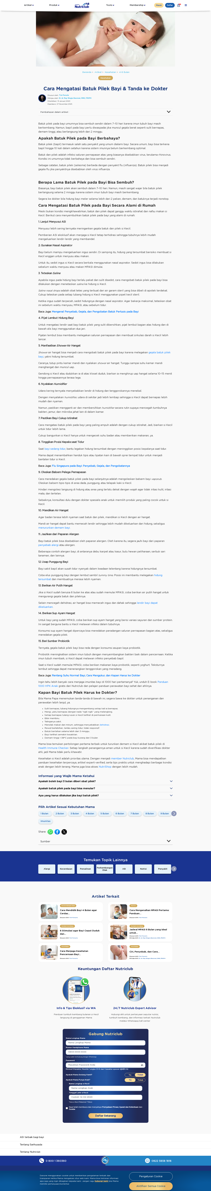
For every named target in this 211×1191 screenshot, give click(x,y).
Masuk (159, 5)
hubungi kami (101, 1181)
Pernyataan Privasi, (110, 1107)
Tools (109, 5)
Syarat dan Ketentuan (129, 1107)
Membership (136, 5)
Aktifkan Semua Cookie (150, 1186)
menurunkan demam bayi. (54, 528)
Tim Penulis (64, 95)
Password (70, 1060)
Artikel (28, 5)
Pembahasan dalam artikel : (54, 112)
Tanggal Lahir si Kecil (78, 1093)
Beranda (86, 72)
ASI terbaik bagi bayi (32, 1137)
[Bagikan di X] (64, 832)
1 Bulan (44, 814)
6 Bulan (120, 814)
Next (174, 813)
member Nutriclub (122, 758)
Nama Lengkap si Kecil (79, 1084)
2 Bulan (60, 814)
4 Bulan (90, 814)
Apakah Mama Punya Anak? (78, 1080)
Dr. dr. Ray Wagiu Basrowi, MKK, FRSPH (75, 98)
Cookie (72, 1109)
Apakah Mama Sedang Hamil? (79, 1075)
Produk (53, 5)
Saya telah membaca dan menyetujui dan (105, 1108)
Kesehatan (110, 72)
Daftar (170, 5)
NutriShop (105, 767)
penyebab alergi (48, 545)
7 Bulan (135, 814)
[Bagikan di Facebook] (57, 832)
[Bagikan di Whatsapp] (50, 832)
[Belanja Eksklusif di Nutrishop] (178, 5)
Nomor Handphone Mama (77, 1047)
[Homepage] (82, 5)
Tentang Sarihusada (31, 1145)
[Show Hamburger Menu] (186, 5)
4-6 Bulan (124, 72)
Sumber (45, 841)
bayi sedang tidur (54, 449)
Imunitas (45, 821)
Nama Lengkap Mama (75, 1038)
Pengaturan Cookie (150, 1176)
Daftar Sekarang (105, 1116)
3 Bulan (75, 814)
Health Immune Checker (53, 748)
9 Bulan (164, 814)
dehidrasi (104, 725)
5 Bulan (105, 814)
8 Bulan (150, 814)
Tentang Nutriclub (30, 1152)
